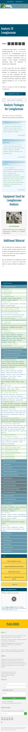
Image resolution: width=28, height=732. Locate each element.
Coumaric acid (22, 440)
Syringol (18, 182)
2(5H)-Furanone (16, 176)
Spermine (4, 518)
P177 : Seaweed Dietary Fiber (8, 458)
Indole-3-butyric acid (20, 412)
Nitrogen (13, 381)
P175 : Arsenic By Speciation (8, 454)
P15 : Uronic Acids (6, 323)
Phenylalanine (5, 340)
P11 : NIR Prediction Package (8, 318)
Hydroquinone (6, 184)
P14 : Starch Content (6, 322)
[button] (14, 599)
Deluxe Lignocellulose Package (7, 675)
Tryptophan (4, 342)
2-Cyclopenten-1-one (11, 173)
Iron (13, 387)
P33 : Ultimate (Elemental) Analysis (9, 379)
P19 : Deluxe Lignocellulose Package (10, 312)
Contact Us (14, 584)
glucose (4, 55)
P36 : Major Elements (6, 385)
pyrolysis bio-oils (8, 261)
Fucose (21, 129)
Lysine (17, 338)
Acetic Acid (16, 169)
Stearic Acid (12, 399)
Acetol (20, 169)
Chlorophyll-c (17, 403)
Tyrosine (10, 342)
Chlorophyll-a (5, 507)
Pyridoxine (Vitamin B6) (15, 429)
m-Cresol (13, 180)
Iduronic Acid (4, 329)
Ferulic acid (15, 440)
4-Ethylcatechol (13, 184)
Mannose (19, 128)
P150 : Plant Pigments (7, 505)
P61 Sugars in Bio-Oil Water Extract (12, 122)
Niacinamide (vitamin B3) (13, 427)
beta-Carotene (16, 405)
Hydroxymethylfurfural (8, 169)
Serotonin (15, 514)
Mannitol (8, 361)
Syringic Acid (11, 443)
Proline (10, 340)
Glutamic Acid (9, 336)
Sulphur (18, 381)
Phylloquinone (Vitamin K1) (18, 421)
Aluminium (4, 387)
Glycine (20, 336)
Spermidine (23, 516)
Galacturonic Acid (13, 325)
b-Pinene (9, 527)
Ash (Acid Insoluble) (10, 305)
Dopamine (4, 514)
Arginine (8, 334)
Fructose (5, 149)
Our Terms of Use (16, 727)
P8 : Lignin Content (6, 302)
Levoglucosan (7, 126)
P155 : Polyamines (6, 512)
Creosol (17, 180)
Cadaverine (10, 516)
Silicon (8, 389)
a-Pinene (4, 527)
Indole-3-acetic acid (13, 410)
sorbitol (4, 74)
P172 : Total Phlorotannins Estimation (10, 449)
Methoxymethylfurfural (8, 175)
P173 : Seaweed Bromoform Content (10, 450)
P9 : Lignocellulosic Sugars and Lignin (10, 309)
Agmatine (14, 518)
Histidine (3, 338)
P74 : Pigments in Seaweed (8, 401)
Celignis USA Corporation (8, 727)
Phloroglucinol (15, 441)
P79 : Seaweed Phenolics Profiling (9, 436)
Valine (13, 342)
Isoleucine (8, 338)
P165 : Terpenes (5, 525)
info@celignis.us (19, 1)
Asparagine (19, 334)
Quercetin (9, 441)
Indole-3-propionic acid (9, 412)
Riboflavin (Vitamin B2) (18, 425)
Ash (2, 383)
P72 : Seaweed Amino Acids (8, 368)
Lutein (11, 405)
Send (13, 698)
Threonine (19, 340)
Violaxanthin (12, 407)
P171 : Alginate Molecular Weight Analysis (11, 447)
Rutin (17, 521)
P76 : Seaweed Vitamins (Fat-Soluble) (10, 418)
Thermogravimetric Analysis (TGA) (8, 672)
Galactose (10, 129)
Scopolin (3, 523)
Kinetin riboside (14, 414)
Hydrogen (8, 381)
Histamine (9, 514)
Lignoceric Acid (19, 399)
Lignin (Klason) (5, 303)
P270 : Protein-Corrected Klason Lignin (10, 307)
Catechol (13, 182)
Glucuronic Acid (5, 325)
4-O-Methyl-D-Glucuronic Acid (16, 327)
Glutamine (15, 336)
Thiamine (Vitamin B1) (7, 425)
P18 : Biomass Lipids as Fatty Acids (10, 343)
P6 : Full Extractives (6, 294)
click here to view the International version (14, 651)
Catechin (4, 441)
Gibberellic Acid (5, 410)
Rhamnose (16, 129)
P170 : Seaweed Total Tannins (8, 445)
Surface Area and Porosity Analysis (8, 673)
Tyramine (9, 518)
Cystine (3, 336)
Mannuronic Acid (22, 325)
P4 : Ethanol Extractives (7, 291)
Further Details (21, 135)
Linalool (3, 529)
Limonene (21, 527)
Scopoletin (22, 521)
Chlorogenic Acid (8, 440)
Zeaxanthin (16, 509)
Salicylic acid (4, 416)
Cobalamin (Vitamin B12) (13, 430)
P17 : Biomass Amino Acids (8, 333)
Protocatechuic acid (17, 438)
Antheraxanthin (5, 407)
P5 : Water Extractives (7, 292)
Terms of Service (11, 729)
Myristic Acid (4, 398)
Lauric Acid (6, 396)
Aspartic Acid (13, 334)
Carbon (3, 381)
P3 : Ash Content (5, 289)
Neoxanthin (23, 405)
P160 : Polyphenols (6, 519)
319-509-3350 (10, 1)
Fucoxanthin (4, 403)
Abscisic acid (22, 414)
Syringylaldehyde (7, 186)
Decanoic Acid (19, 394)
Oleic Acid (17, 398)
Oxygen (22, 381)
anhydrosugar (22, 51)
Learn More (15, 609)
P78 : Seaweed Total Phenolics (9, 434)
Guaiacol (17, 178)
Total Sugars (16, 131)
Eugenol (9, 182)
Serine (14, 340)
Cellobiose (10, 131)
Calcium (9, 387)
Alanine (3, 334)
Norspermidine (16, 516)
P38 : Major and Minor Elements (9, 390)
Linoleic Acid (13, 396)
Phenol (12, 178)
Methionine (22, 338)
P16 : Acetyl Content (6, 331)
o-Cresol (21, 178)
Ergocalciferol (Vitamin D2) (15, 419)
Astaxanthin (10, 403)
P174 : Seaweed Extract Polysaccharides (11, 452)
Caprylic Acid (11, 398)
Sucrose (5, 131)
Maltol (4, 180)
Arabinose (5, 129)
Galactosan (5, 128)
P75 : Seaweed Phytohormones (9, 409)
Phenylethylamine (22, 514)
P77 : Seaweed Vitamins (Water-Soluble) (11, 423)
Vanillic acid (9, 438)
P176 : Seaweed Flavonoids (8, 456)
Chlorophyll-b (6, 405)
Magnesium (17, 387)
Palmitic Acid (23, 398)
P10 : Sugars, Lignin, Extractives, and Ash (11, 311)
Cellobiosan (13, 126)
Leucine (14, 338)
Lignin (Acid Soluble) (14, 303)
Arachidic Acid (5, 394)
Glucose (11, 128)
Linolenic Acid (20, 396)
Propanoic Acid (16, 171)
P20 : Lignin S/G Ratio (7, 345)
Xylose (14, 128)
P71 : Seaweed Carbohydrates (9, 359)
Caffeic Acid (12, 521)
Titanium (17, 389)
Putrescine (4, 516)
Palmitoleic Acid (5, 399)
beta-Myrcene (15, 527)
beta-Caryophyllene (16, 529)
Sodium (13, 389)
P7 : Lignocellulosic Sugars (8, 296)
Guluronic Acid (5, 327)
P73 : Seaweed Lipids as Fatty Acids (10, 392)
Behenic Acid (12, 394)
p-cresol (8, 180)
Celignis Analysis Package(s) (11, 115)
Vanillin (21, 182)
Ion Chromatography (14, 226)
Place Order (13, 624)
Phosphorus (23, 387)
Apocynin (20, 184)
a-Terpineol (8, 529)
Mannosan (19, 126)
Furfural (6, 167)
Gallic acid (4, 438)
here (6, 87)
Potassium (4, 389)
